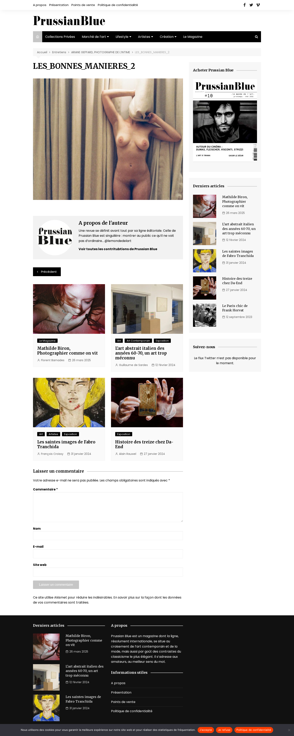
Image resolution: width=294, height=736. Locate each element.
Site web (40, 565)
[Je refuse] (289, 730)
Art (119, 341)
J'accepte (206, 729)
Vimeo (258, 5)
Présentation (59, 5)
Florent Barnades (52, 360)
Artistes (144, 36)
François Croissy (52, 454)
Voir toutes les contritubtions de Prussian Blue (118, 249)
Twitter (251, 5)
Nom (37, 528)
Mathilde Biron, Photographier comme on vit (67, 351)
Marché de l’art (94, 36)
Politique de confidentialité (118, 5)
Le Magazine (192, 36)
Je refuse (224, 729)
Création (167, 36)
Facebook (244, 5)
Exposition (162, 341)
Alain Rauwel (127, 454)
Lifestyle (122, 36)
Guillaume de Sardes (133, 365)
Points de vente (83, 5)
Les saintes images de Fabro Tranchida (66, 444)
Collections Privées (60, 36)
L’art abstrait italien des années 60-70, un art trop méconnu (141, 353)
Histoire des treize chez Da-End (144, 444)
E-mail (38, 546)
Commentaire (45, 489)
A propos (39, 5)
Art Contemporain (138, 341)
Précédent (49, 272)
